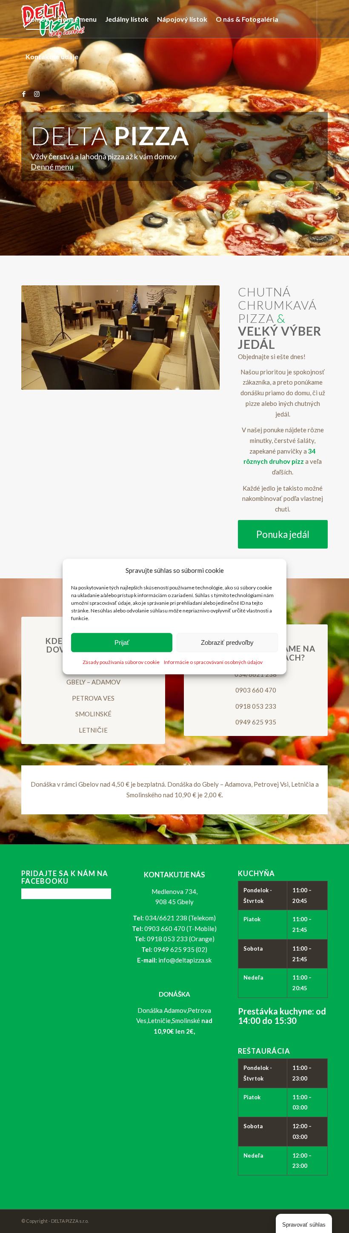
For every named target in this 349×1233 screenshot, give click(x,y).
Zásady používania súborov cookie (121, 662)
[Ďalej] (200, 338)
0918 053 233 (255, 706)
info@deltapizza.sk (185, 960)
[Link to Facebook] (23, 93)
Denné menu (52, 166)
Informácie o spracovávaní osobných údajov (213, 662)
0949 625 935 (255, 722)
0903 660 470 (255, 690)
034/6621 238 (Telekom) (180, 918)
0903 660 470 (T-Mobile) (180, 928)
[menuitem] (37, 19)
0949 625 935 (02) (180, 949)
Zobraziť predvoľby (227, 642)
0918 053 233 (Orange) (181, 939)
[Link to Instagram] (36, 93)
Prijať (121, 642)
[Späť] (40, 338)
